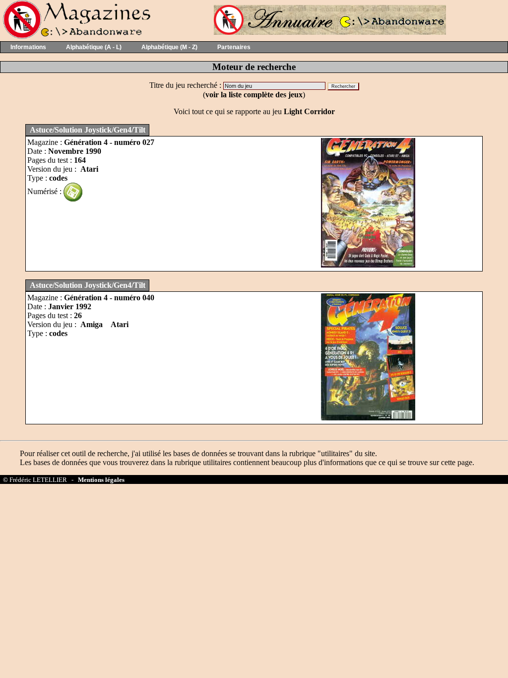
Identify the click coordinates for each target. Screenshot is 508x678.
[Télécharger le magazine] (73, 191)
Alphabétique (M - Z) (169, 47)
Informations (28, 47)
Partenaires (234, 47)
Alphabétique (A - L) (94, 47)
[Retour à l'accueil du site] (75, 36)
